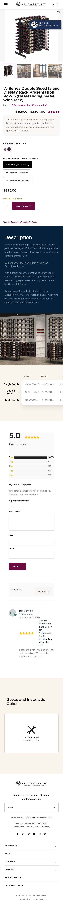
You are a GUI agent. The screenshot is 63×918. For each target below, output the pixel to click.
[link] (6, 4)
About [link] (8, 853)
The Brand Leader (37, 899)
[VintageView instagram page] (40, 834)
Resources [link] (11, 846)
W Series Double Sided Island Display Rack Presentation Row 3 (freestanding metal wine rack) (45, 633)
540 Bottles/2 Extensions (17, 181)
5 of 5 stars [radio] (27, 501)
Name (12, 535)
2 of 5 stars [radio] (15, 501)
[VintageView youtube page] (34, 834)
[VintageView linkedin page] (23, 834)
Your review (15, 511)
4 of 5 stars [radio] (23, 501)
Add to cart (23, 206)
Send (54, 807)
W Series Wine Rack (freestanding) (29, 105)
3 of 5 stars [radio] (19, 501)
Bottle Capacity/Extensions (20, 158)
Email (12, 549)
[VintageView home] (31, 4)
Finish (6, 143)
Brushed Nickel (5, 149)
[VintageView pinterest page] (29, 834)
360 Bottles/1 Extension (17, 173)
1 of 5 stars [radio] (10, 501)
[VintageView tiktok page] (45, 834)
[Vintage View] (31, 783)
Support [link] (10, 869)
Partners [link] (10, 861)
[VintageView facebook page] (17, 834)
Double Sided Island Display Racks (22, 222)
